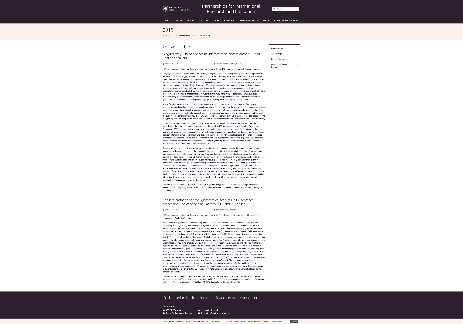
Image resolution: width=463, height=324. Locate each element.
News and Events (248, 21)
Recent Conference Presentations (192, 35)
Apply (216, 21)
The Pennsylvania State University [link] (187, 321)
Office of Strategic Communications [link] (269, 321)
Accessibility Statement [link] (230, 321)
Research (229, 21)
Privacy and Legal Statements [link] (210, 321)
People (191, 21)
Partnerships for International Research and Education (210, 297)
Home (168, 21)
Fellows (203, 21)
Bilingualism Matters (286, 21)
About (179, 21)
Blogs (266, 21)
